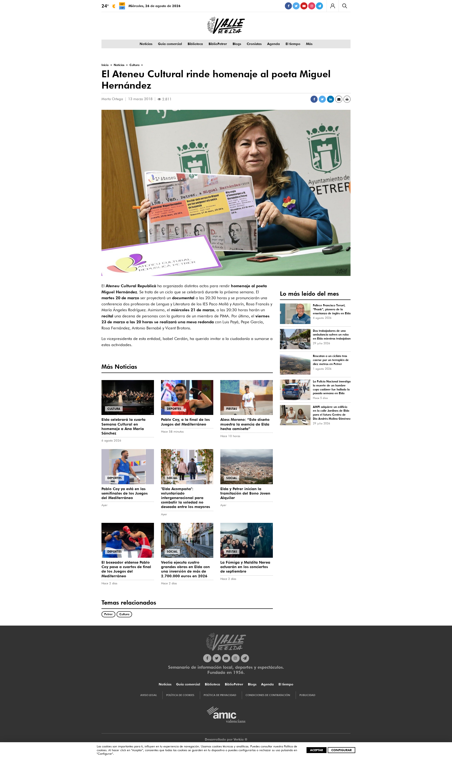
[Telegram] (319, 5)
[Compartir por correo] (338, 99)
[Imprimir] (347, 99)
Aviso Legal (148, 695)
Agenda (273, 44)
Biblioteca (195, 44)
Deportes (174, 408)
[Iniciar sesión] (333, 6)
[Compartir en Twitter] (322, 99)
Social (172, 478)
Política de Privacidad (220, 695)
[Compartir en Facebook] (314, 99)
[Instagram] (311, 5)
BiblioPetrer (218, 44)
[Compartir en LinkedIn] (330, 99)
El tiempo (293, 44)
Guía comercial (170, 44)
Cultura (113, 408)
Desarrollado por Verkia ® (226, 739)
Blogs (237, 44)
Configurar (341, 750)
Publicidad (307, 695)
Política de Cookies (180, 695)
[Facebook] (288, 5)
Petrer (108, 614)
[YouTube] (303, 5)
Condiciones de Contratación (268, 695)
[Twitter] (296, 5)
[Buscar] (345, 6)
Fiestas (231, 408)
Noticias (146, 44)
